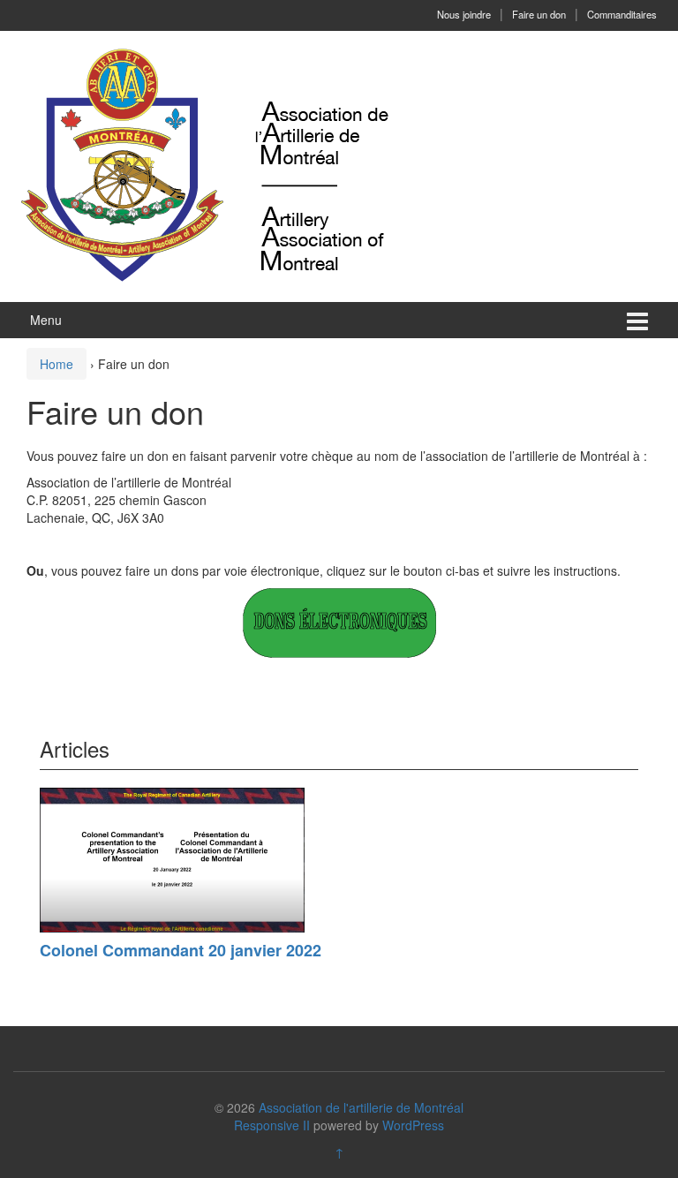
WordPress (413, 1125)
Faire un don (539, 14)
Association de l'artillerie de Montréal (361, 1107)
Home (56, 364)
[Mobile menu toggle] (637, 320)
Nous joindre (464, 14)
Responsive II (272, 1125)
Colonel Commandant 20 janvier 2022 (180, 950)
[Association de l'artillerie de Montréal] (204, 164)
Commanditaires (622, 14)
